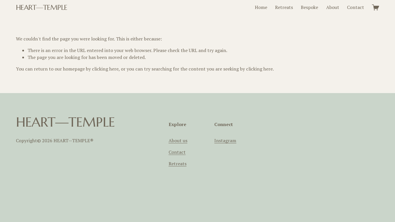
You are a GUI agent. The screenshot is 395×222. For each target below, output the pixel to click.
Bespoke (309, 7)
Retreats (284, 7)
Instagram (225, 140)
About (332, 7)
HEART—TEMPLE (41, 7)
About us (178, 140)
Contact (355, 7)
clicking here (105, 69)
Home (261, 7)
